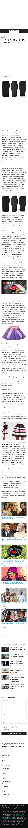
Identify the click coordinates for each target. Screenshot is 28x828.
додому (3, 35)
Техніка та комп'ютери (8, 794)
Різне (3, 778)
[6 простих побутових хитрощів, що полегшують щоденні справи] (5, 649)
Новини (4, 770)
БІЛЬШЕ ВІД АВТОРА (19, 644)
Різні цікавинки (6, 781)
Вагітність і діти (6, 755)
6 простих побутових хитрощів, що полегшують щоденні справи (17, 649)
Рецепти (4, 776)
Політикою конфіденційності (10, 823)
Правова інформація (20, 807)
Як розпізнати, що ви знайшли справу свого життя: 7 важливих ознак (17, 663)
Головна (4, 805)
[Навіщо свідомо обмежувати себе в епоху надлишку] (5, 656)
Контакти (14, 808)
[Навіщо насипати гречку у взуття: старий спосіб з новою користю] (5, 670)
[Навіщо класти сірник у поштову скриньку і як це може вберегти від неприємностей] (5, 677)
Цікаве (4, 797)
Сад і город (5, 786)
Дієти (3, 760)
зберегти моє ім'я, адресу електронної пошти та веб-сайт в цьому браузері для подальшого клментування (13, 727)
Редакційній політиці (17, 815)
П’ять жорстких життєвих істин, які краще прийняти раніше (17, 686)
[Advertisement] (14, 15)
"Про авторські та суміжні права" (17, 814)
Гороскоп (4, 757)
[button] (2, 31)
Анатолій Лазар (6, 42)
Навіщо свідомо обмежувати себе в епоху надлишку (17, 656)
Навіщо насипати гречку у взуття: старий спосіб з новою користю (17, 670)
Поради (8, 35)
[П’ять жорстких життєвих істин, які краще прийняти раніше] (5, 686)
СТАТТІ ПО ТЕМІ (6, 644)
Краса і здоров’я (20, 805)
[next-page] (15, 692)
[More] (18, 76)
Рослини (4, 783)
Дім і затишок (5, 763)
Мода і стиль (5, 768)
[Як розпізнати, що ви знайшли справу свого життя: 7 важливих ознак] (5, 663)
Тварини (4, 791)
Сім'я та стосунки (6, 789)
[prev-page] (13, 692)
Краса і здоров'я (6, 765)
